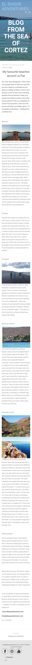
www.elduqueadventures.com (12, 612)
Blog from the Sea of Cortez (16, 36)
